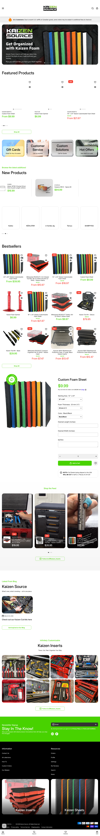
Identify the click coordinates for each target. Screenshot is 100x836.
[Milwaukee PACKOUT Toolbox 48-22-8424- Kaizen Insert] (17, 94)
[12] (62, 263)
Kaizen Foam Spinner (13, 314)
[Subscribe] (95, 724)
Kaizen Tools (39, 111)
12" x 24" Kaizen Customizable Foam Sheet (62, 277)
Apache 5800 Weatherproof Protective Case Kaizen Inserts (87, 351)
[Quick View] (30, 87)
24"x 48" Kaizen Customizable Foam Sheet (13, 277)
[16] (37, 301)
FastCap (70, 111)
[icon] (30, 496)
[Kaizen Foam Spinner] (13, 301)
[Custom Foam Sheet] (86, 263)
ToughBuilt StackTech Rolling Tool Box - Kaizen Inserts (54, 541)
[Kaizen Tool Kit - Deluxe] (50, 94)
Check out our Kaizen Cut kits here (17, 619)
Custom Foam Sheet (86, 277)
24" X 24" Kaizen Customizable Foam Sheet (85, 541)
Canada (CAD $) (6, 824)
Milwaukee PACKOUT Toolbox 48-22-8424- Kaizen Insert (16, 114)
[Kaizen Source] (50, 8)
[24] (13, 263)
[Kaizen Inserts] (25, 796)
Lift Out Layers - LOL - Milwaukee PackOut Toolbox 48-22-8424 (21, 540)
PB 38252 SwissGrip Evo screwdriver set (63, 189)
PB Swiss (58, 186)
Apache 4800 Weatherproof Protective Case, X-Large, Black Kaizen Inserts (62, 352)
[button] (97, 8)
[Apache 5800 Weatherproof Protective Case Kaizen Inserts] (86, 337)
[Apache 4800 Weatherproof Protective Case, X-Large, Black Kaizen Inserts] (62, 337)
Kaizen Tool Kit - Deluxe (42, 113)
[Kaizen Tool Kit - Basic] (82, 94)
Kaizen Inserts (6, 111)
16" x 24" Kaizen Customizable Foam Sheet (38, 315)
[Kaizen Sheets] (74, 796)
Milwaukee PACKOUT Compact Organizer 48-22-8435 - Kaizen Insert (38, 352)
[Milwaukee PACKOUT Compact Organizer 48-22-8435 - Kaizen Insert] (37, 337)
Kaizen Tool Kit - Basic (74, 113)
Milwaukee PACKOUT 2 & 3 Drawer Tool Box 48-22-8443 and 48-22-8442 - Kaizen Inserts (37, 278)
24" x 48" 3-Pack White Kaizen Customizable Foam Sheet (16, 188)
